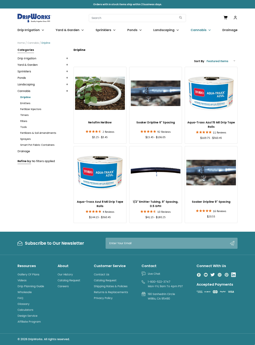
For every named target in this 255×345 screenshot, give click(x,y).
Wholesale (25, 292)
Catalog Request (69, 280)
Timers (24, 115)
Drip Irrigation (29, 30)
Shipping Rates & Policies (111, 286)
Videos (22, 280)
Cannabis (198, 30)
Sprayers (25, 139)
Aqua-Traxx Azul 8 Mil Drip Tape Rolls (100, 204)
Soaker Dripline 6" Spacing (155, 122)
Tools (23, 127)
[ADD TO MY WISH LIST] (120, 73)
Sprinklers (103, 30)
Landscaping (164, 30)
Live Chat (154, 274)
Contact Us (101, 274)
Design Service (27, 316)
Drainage (229, 30)
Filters (23, 121)
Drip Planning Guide (31, 286)
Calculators (25, 310)
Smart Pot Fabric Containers (37, 145)
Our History (65, 274)
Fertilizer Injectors (30, 109)
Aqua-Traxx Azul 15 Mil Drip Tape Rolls (211, 124)
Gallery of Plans (28, 274)
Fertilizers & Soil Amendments (38, 133)
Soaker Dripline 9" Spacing (211, 202)
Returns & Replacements (111, 292)
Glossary (23, 304)
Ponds (132, 30)
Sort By (199, 61)
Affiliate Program (29, 322)
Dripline (25, 97)
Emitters (25, 103)
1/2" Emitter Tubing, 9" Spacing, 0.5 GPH (155, 204)
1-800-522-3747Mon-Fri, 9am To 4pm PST (165, 284)
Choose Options (100, 110)
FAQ (20, 298)
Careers (63, 286)
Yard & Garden (67, 30)
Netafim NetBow (100, 122)
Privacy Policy (103, 298)
